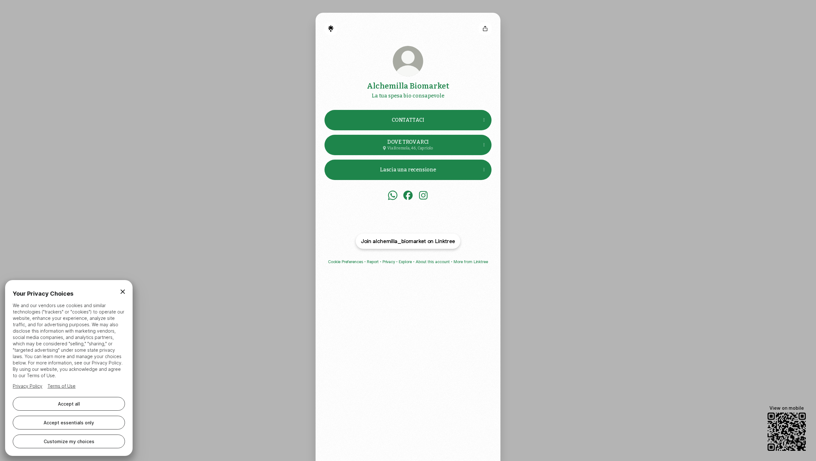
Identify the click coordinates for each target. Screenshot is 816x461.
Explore (405, 261)
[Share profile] (485, 28)
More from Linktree (471, 261)
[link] (392, 195)
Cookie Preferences (345, 261)
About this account (433, 261)
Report (373, 261)
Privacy (388, 261)
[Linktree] (330, 28)
